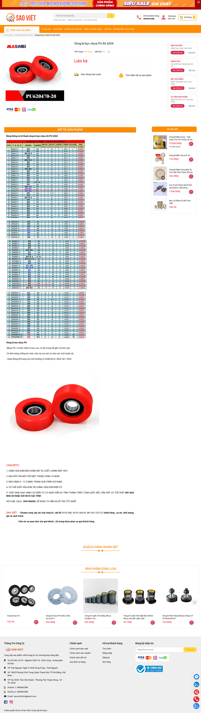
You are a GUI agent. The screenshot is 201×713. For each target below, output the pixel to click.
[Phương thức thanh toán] (21, 109)
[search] (111, 15)
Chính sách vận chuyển (80, 653)
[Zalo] (196, 684)
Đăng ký (106, 657)
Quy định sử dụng (77, 662)
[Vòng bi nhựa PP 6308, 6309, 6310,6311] (61, 595)
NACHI (82, 512)
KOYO (75, 512)
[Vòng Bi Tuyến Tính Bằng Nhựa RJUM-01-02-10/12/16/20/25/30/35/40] (100, 595)
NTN (64, 512)
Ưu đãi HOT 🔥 (174, 129)
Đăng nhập (171, 19)
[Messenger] (196, 677)
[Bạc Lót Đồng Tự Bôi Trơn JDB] (160, 204)
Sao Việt (26, 710)
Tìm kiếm (107, 648)
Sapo (45, 710)
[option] (35, 71)
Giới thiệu (57, 29)
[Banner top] (100, 5)
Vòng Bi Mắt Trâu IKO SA (179, 155)
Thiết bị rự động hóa (74, 20)
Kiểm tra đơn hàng (93, 29)
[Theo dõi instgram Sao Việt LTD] (11, 702)
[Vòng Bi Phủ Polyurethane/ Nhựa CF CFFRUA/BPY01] (178, 595)
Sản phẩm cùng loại (100, 568)
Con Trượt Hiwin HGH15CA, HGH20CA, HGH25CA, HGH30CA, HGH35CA (180, 187)
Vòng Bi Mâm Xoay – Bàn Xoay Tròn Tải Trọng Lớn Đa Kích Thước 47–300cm (180, 139)
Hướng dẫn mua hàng (123, 29)
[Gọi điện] (196, 692)
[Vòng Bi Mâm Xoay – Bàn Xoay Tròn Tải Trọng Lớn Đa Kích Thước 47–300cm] (160, 142)
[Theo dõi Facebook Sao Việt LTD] (5, 702)
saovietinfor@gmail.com (25, 696)
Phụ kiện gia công (90, 20)
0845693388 (148, 19)
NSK (69, 512)
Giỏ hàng (107, 662)
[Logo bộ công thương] (149, 669)
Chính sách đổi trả (73, 29)
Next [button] (194, 602)
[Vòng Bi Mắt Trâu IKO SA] (160, 158)
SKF (88, 512)
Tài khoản (172, 16)
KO (93, 512)
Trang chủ (46, 29)
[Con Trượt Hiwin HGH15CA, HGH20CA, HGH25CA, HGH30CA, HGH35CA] (160, 189)
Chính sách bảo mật (79, 648)
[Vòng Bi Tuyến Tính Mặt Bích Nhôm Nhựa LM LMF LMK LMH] (139, 595)
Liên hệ (107, 29)
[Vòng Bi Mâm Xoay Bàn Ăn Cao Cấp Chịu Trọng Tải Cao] (160, 173)
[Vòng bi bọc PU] (23, 595)
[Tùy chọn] (191, 144)
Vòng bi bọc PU (13, 616)
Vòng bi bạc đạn (59, 20)
